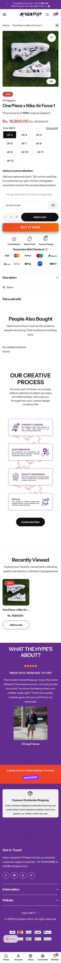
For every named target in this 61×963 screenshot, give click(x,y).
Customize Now (30, 522)
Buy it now (30, 227)
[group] (30, 59)
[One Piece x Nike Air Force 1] (16, 592)
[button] (7, 4)
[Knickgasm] (30, 14)
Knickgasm (9, 100)
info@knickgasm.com (15, 866)
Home (6, 25)
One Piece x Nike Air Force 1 (16, 609)
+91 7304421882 (46, 861)
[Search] (47, 14)
